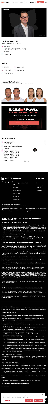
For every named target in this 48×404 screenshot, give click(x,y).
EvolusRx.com (26, 383)
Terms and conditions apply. (24, 125)
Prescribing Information (6, 292)
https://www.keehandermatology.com (13, 146)
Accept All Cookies (38, 400)
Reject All (29, 400)
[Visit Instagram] (5, 182)
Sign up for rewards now (23, 123)
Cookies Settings (25, 206)
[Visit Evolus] (7, 178)
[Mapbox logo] (27, 161)
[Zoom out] (45, 141)
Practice (14, 2)
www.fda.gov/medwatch (40, 296)
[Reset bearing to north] (45, 143)
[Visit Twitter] (12, 182)
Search (40, 2)
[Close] (42, 394)
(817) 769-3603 (7, 148)
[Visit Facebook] (2, 182)
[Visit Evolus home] (6, 2)
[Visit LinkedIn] (9, 182)
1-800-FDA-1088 (7, 297)
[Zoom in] (45, 139)
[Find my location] (45, 145)
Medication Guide (28, 292)
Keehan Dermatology (7, 43)
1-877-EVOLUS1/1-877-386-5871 (35, 295)
